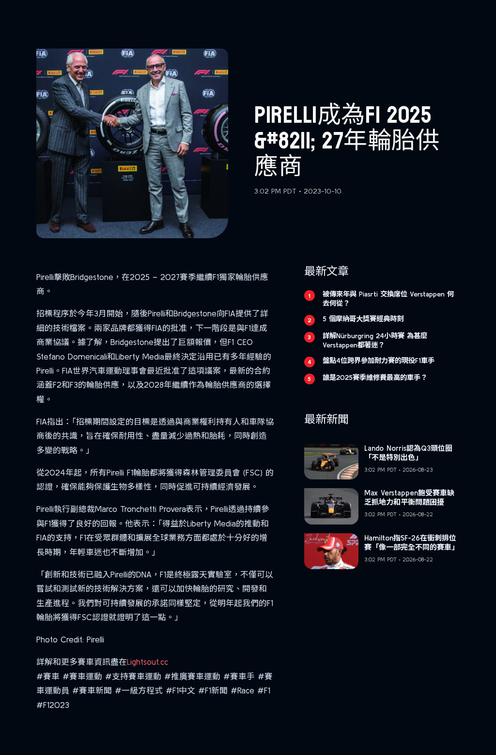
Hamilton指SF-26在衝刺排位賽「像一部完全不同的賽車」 (411, 543)
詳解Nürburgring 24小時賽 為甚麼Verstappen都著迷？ (375, 340)
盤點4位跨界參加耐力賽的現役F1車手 (378, 360)
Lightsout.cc (147, 661)
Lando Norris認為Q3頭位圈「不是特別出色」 (408, 453)
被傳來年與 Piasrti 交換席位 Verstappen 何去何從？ (388, 298)
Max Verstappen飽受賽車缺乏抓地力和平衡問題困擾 (409, 498)
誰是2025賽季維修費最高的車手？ (375, 377)
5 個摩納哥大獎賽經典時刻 (363, 319)
